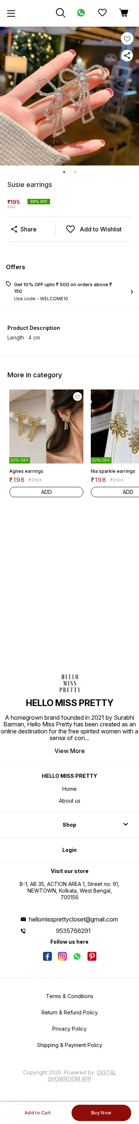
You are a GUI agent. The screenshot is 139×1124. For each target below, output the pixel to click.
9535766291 (73, 930)
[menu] (11, 13)
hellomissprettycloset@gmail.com (73, 919)
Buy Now (101, 1112)
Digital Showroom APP (82, 1075)
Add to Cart (37, 1112)
